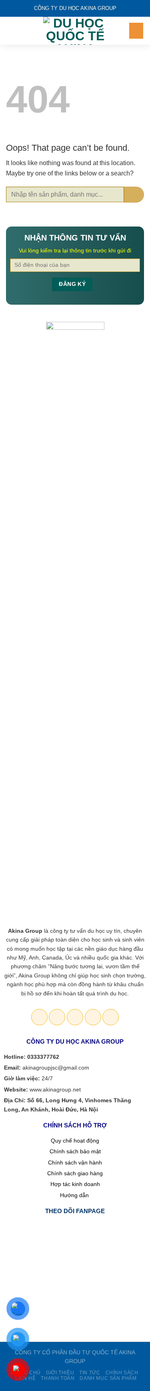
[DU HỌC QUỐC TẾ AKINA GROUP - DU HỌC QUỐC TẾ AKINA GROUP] (75, 31)
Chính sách (122, 1372)
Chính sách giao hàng (75, 1173)
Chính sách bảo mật (75, 1151)
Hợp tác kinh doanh (75, 1184)
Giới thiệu (60, 1372)
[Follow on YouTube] (110, 1017)
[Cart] (136, 31)
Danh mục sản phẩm (108, 1378)
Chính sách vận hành (75, 1162)
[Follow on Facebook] (39, 1017)
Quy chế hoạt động (75, 1140)
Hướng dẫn (75, 1195)
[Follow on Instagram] (57, 1017)
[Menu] (11, 30)
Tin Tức (89, 1372)
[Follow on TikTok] (75, 1017)
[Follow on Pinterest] (93, 1017)
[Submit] (134, 195)
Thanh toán (57, 1378)
